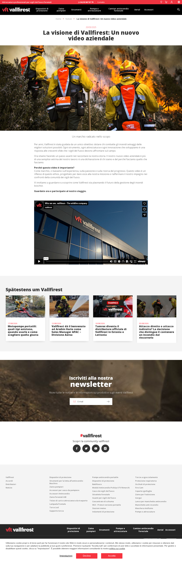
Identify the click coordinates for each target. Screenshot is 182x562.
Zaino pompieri (61, 9)
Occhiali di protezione (145, 484)
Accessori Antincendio (59, 493)
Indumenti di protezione (103, 511)
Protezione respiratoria (146, 481)
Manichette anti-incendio (146, 505)
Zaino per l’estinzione (145, 494)
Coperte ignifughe (143, 491)
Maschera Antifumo (144, 508)
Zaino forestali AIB (57, 497)
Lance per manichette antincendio (150, 501)
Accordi (9, 481)
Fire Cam (139, 487)
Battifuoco (97, 484)
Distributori (11, 484)
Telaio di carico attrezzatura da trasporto (68, 500)
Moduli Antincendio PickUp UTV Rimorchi (111, 487)
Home (58, 18)
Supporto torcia (56, 511)
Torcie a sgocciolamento (146, 477)
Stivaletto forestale (101, 494)
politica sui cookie (117, 548)
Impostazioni (66, 556)
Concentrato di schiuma (103, 501)
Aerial (137, 9)
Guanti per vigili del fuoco (104, 498)
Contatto (101, 2)
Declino (87, 556)
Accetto (112, 556)
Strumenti (76, 9)
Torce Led (54, 507)
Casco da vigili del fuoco (103, 491)
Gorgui (138, 498)
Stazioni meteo (99, 508)
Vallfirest (10, 477)
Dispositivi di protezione (42, 9)
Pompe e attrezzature (94, 9)
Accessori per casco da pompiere (64, 490)
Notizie (68, 18)
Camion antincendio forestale (118, 9)
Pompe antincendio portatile (105, 477)
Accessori (148, 9)
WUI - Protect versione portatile (106, 505)
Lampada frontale (57, 504)
